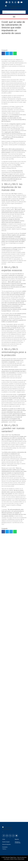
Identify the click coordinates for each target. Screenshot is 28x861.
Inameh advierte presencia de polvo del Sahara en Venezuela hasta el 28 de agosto (13, 612)
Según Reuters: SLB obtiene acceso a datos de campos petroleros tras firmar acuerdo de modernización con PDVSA (14, 576)
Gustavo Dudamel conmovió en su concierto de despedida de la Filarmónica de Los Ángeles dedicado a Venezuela (13, 792)
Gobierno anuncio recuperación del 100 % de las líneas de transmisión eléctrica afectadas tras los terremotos (14, 588)
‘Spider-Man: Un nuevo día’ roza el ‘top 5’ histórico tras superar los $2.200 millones (13, 622)
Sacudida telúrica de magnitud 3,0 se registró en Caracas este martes (13, 780)
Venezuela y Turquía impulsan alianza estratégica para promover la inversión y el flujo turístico (13, 816)
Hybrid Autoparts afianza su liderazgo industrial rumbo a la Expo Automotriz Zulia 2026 (13, 544)
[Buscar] (24, 12)
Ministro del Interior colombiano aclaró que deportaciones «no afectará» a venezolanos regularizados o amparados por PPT (13, 601)
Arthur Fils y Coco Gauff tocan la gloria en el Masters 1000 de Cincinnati (14, 803)
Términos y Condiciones (17, 842)
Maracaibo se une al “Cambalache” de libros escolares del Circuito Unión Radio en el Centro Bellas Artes (14, 556)
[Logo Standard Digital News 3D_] (14, 7)
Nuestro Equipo (6, 842)
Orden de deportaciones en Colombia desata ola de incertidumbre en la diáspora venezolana (14, 633)
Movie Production (6, 844)
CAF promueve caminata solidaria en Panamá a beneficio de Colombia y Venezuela (13, 770)
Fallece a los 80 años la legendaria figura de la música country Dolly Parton (14, 565)
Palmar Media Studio (19, 859)
